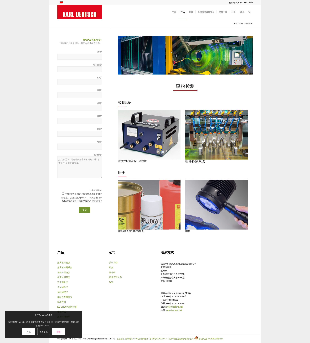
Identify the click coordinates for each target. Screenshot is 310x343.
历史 (111, 267)
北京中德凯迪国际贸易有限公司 (181, 338)
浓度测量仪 (62, 282)
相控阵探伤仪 (63, 272)
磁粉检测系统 (195, 161)
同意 (29, 331)
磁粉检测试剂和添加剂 (131, 231)
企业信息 (120, 338)
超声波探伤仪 (63, 262)
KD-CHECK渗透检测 (67, 306)
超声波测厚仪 (63, 277)
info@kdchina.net (174, 306)
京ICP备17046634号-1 (158, 338)
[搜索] (249, 12)
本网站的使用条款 (141, 338)
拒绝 (59, 331)
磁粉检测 (61, 301)
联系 (111, 282)
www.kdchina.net (174, 310)
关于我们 (113, 262)
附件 (188, 231)
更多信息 (44, 331)
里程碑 (112, 272)
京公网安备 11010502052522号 (210, 338)
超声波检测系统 (64, 267)
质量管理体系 (115, 277)
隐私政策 (96, 201)
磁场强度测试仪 (64, 296)
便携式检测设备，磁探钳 (132, 161)
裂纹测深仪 (62, 292)
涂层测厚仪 (62, 287)
